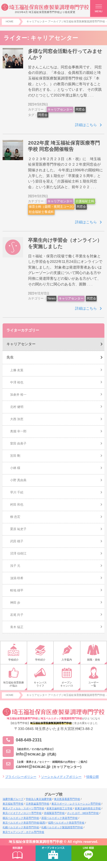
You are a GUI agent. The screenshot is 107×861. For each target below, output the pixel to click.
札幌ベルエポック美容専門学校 (21, 827)
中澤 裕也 (16, 382)
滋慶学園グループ (13, 799)
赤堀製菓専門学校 (54, 813)
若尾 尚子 (16, 614)
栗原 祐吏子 (18, 529)
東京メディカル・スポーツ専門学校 (23, 808)
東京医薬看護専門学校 (67, 799)
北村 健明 (16, 406)
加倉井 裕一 (18, 394)
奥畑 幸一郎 (18, 431)
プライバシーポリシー (20, 776)
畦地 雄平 (16, 590)
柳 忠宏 (15, 516)
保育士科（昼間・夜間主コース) (51, 206)
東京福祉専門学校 (13, 803)
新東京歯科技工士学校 (59, 808)
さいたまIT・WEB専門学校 (83, 813)
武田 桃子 (16, 541)
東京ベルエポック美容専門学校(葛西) (24, 822)
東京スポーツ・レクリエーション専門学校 (76, 803)
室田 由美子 (18, 443)
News (52, 298)
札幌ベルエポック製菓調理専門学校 (62, 827)
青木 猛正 (16, 627)
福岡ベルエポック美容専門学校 (66, 822)
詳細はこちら (86, 125)
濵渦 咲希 (16, 578)
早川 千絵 (16, 492)
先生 (10, 357)
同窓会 (80, 109)
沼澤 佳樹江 (18, 553)
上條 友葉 (16, 370)
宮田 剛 (15, 455)
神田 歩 (15, 602)
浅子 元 (15, 565)
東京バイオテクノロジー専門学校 (22, 813)
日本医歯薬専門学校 (37, 803)
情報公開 (92, 776)
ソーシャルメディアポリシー (61, 776)
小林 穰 (15, 467)
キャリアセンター (60, 109)
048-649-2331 (29, 740)
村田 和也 (16, 504)
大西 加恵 (16, 419)
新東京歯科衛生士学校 (88, 808)
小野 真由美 (18, 480)
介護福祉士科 (85, 201)
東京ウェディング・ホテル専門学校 (23, 832)
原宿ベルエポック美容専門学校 (59, 818)
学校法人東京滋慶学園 (39, 799)
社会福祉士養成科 (41, 211)
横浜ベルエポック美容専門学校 (21, 818)
